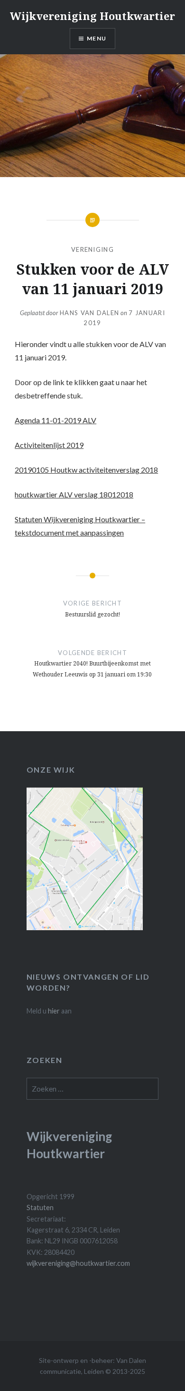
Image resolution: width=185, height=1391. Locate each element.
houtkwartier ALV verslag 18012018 (74, 494)
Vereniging (92, 249)
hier (54, 1011)
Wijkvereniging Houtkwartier (92, 16)
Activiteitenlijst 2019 (49, 444)
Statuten (40, 1207)
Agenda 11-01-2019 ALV (55, 420)
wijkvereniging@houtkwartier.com (78, 1263)
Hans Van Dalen (89, 313)
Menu (96, 38)
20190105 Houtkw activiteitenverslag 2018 (86, 469)
